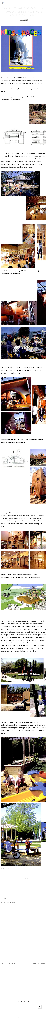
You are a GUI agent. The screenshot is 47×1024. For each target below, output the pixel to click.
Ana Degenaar (25, 1017)
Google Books (8, 869)
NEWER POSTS (8, 963)
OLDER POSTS (39, 963)
